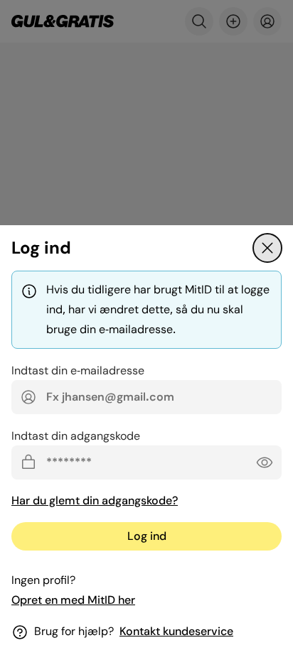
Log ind (146, 536)
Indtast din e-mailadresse (77, 370)
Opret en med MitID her (73, 599)
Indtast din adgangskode (75, 435)
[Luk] (267, 248)
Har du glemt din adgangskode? (94, 500)
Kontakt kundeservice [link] (176, 631)
